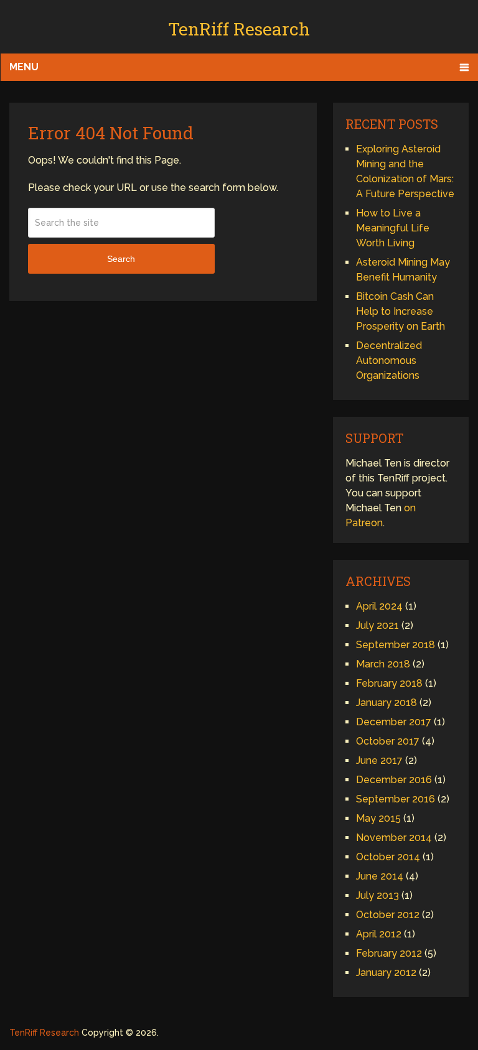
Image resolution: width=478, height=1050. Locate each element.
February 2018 (389, 683)
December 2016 (394, 780)
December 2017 (393, 722)
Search (121, 259)
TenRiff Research (239, 28)
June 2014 (379, 876)
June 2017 (379, 760)
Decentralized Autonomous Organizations (389, 360)
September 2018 (395, 645)
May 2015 (378, 818)
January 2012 (386, 972)
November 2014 (394, 837)
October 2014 (388, 857)
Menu (24, 67)
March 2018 (383, 664)
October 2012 (387, 915)
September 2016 (395, 799)
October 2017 (387, 741)
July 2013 (377, 895)
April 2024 (379, 606)
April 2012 (378, 934)
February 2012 (389, 953)
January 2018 (386, 703)
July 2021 (377, 625)
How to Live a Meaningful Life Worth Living (392, 228)
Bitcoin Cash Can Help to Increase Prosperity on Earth (400, 311)
